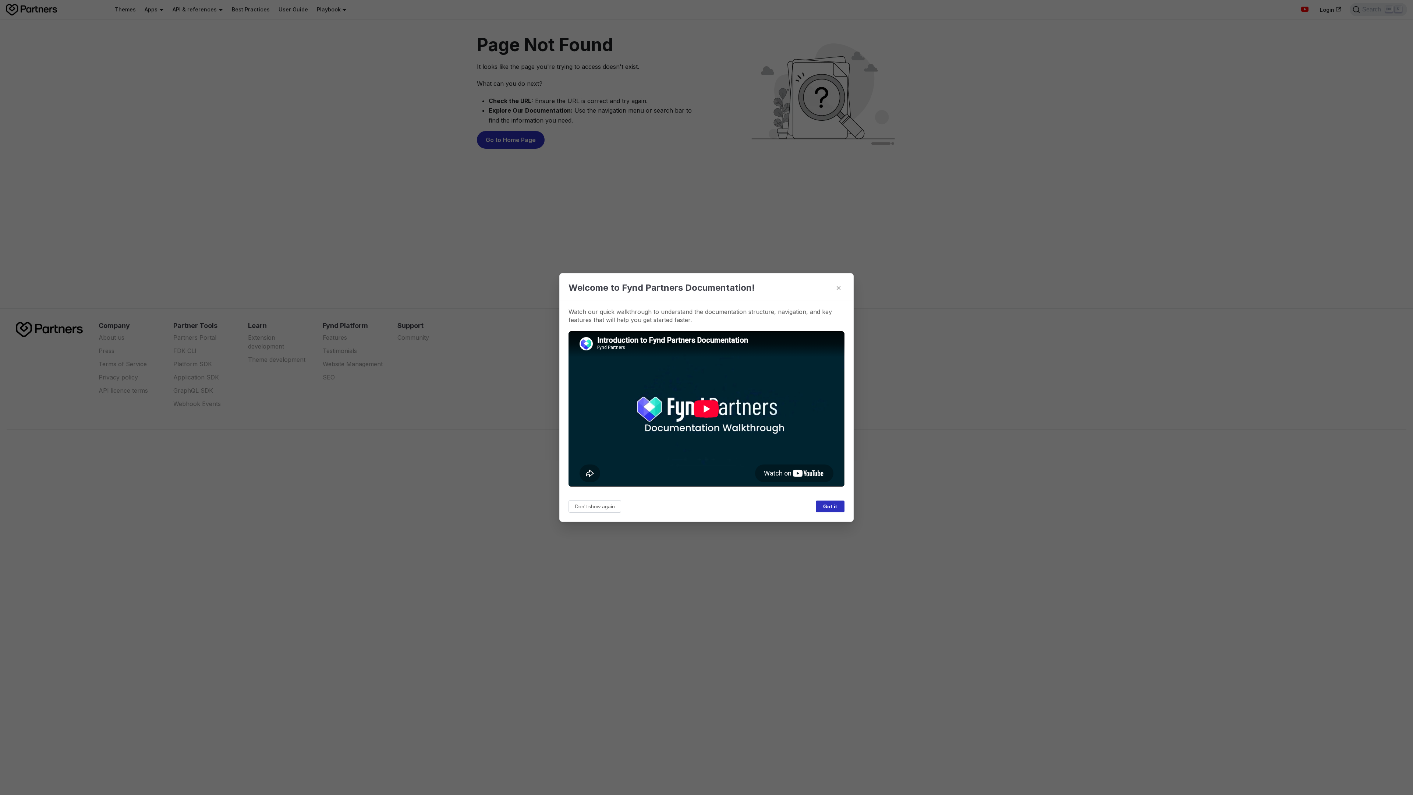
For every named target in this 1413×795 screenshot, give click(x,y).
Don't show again (595, 506)
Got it (830, 506)
